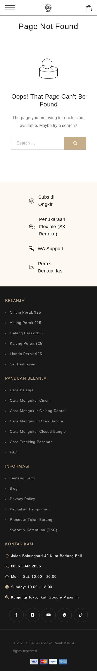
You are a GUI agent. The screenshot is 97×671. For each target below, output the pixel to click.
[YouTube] (49, 615)
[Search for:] (37, 143)
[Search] (75, 143)
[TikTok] (81, 615)
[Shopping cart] (89, 9)
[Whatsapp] (65, 615)
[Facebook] (17, 615)
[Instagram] (33, 615)
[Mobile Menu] (10, 8)
